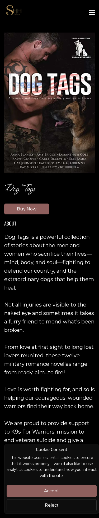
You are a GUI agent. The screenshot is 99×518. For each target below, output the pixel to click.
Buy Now (26, 208)
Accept (51, 490)
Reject (52, 505)
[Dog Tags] (49, 103)
